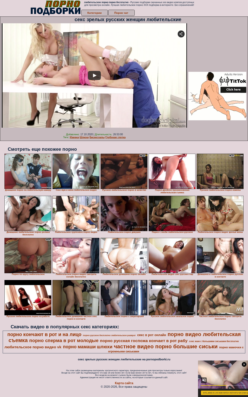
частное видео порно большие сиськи (166, 346)
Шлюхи (84, 137)
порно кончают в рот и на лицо (44, 334)
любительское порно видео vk (32, 347)
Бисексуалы (97, 137)
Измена (74, 137)
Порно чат (121, 12)
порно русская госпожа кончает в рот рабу (144, 340)
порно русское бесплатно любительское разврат (109, 335)
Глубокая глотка (115, 137)
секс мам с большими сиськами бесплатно (214, 341)
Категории (94, 12)
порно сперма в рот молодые (63, 340)
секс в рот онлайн (151, 335)
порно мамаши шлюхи (87, 346)
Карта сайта (124, 383)
